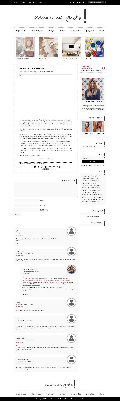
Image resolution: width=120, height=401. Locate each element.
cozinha (94, 182)
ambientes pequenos (89, 175)
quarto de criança (96, 201)
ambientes (76, 30)
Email (42, 167)
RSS (77, 2)
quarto (84, 199)
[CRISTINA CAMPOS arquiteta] (87, 126)
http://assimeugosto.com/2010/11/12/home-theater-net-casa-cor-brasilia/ (46, 280)
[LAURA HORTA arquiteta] (98, 126)
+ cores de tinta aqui (46, 159)
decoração (37, 30)
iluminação (86, 189)
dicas (102, 30)
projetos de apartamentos (91, 197)
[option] (25, 48)
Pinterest (70, 2)
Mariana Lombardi (97, 189)
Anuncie (42, 2)
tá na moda (96, 203)
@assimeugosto (94, 216)
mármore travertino (89, 194)
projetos (90, 30)
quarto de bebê (93, 199)
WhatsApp (83, 2)
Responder (19, 235)
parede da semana (40, 163)
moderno (85, 192)
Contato (32, 2)
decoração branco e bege (91, 185)
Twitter (74, 2)
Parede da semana (32, 68)
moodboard (93, 192)
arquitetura (20, 30)
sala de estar (86, 203)
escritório (90, 187)
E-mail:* (43, 205)
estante (97, 187)
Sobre (24, 2)
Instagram (65, 2)
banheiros (90, 176)
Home (16, 2)
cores (91, 180)
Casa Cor (91, 178)
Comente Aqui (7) (55, 167)
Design (84, 187)
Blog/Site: (44, 210)
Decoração (92, 183)
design (51, 30)
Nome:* (43, 200)
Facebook (68, 2)
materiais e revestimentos (91, 190)
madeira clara (28, 163)
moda (62, 30)
